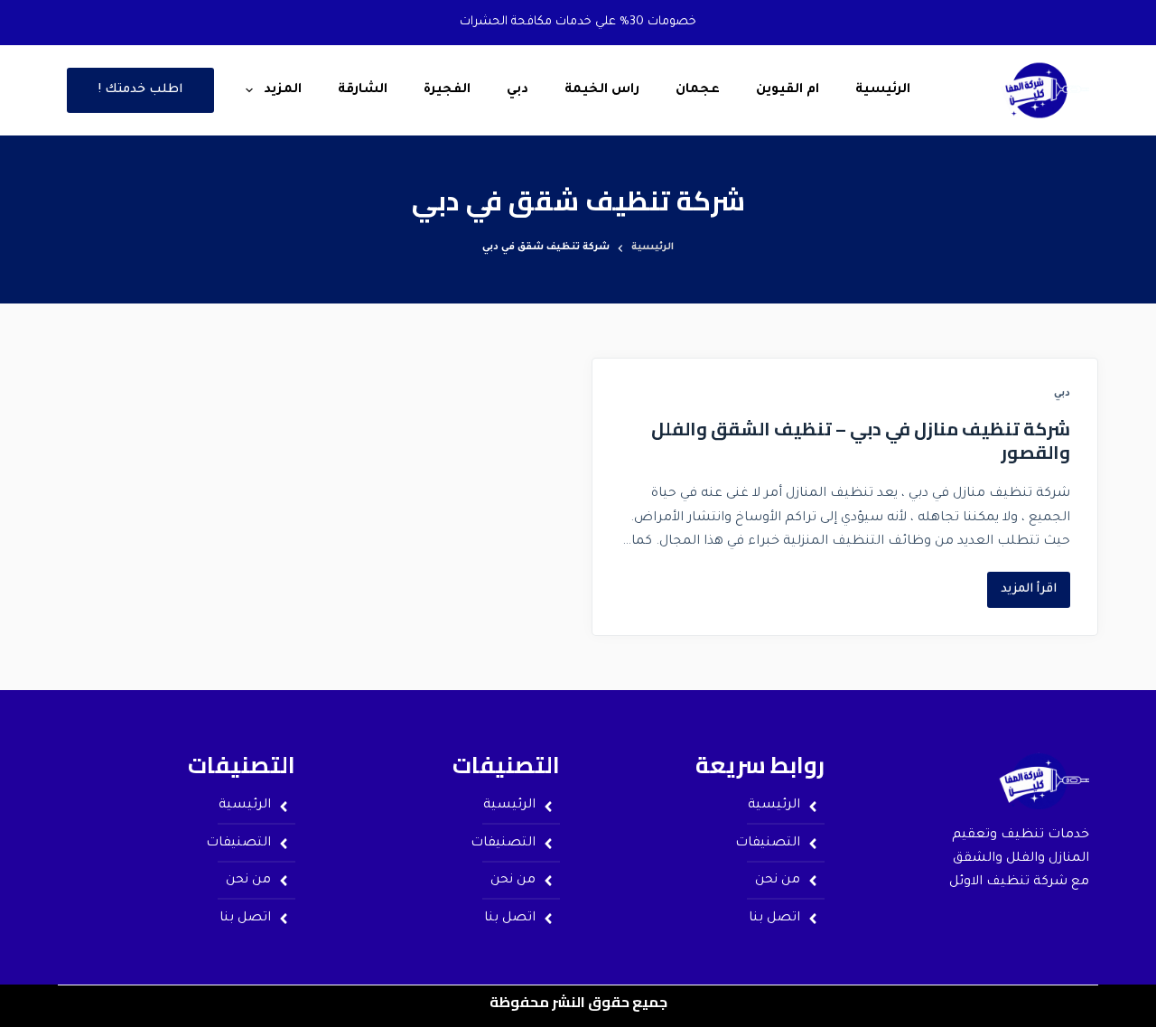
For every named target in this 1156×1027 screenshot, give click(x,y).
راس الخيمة (601, 90)
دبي (517, 90)
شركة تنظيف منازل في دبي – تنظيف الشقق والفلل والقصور (860, 440)
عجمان (698, 90)
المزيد (283, 90)
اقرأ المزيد (1022, 584)
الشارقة (362, 90)
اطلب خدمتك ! (140, 90)
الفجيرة (447, 90)
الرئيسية (882, 90)
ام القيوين (787, 90)
